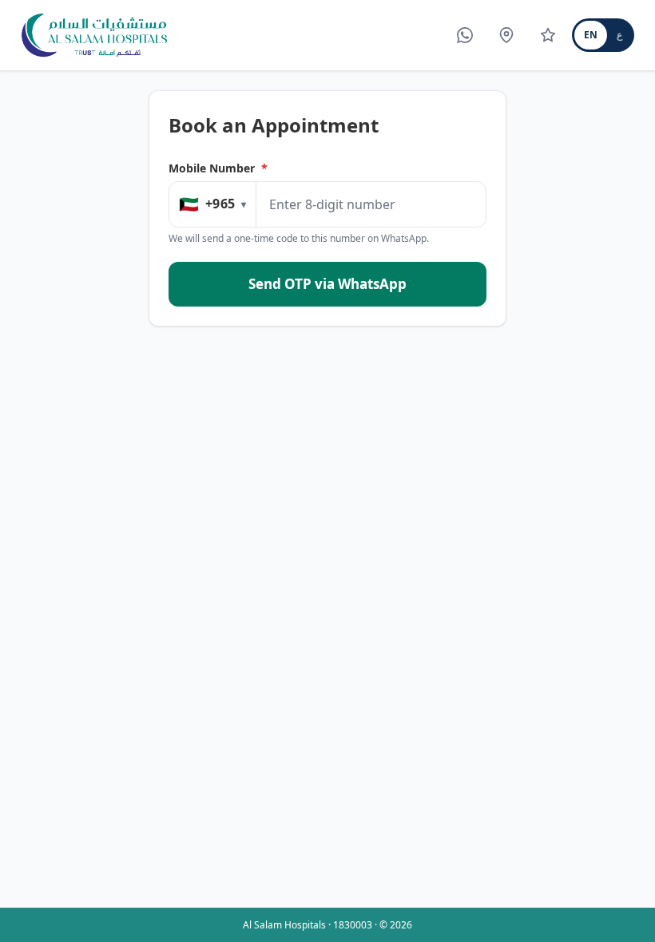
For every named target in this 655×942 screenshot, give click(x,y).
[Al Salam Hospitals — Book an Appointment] (94, 35)
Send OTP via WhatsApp (327, 284)
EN (590, 35)
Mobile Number (218, 168)
